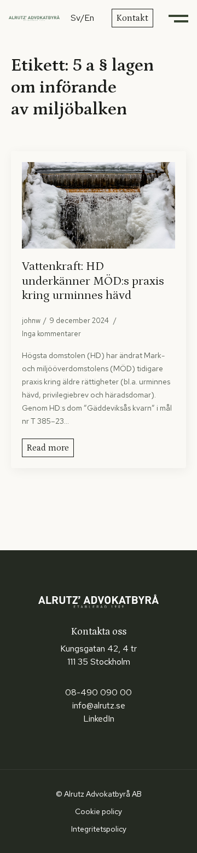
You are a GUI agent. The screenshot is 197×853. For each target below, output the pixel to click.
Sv (75, 18)
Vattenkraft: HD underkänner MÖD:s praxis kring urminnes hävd (93, 281)
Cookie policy (98, 811)
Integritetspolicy (98, 829)
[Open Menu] (179, 18)
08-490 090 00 (98, 692)
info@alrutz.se (98, 705)
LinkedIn (98, 718)
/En (87, 18)
